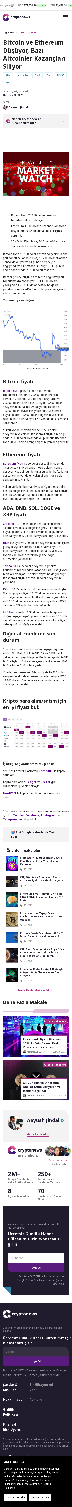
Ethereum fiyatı (13, 463)
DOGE (7, 589)
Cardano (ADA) (12, 524)
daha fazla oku (38, 1134)
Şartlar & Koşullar (10, 1387)
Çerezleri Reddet (15, 1497)
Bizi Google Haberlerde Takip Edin (34, 834)
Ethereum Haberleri (27, 32)
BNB (6, 543)
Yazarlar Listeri (58, 1160)
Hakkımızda (12, 1399)
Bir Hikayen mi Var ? (41, 1387)
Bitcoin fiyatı (11, 391)
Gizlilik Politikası (10, 1412)
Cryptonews (8, 32)
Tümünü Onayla (40, 1497)
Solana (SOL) (11, 566)
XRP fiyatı (9, 612)
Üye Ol (36, 1268)
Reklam (36, 1399)
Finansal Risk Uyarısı (12, 1427)
